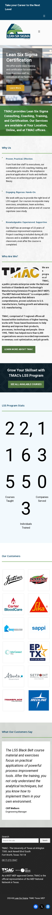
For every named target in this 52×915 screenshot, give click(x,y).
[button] (23, 104)
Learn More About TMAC (18, 349)
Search (5, 836)
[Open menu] (44, 16)
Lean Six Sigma (21, 898)
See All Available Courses (26, 384)
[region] (26, 75)
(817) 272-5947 (9, 860)
